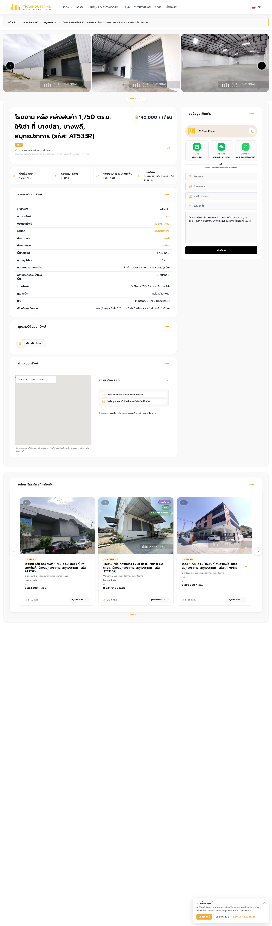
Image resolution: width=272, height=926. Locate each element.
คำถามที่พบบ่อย (142, 7)
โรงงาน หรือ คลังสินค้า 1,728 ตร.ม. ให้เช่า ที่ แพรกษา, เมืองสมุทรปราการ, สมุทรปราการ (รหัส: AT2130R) (133, 567)
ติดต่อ (158, 7)
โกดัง (66, 7)
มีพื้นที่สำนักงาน (34, 343)
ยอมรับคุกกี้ (204, 916)
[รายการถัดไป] (258, 551)
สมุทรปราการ (50, 22)
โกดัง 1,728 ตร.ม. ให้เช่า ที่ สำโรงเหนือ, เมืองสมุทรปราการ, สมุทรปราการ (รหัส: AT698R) (209, 566)
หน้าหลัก (12, 22)
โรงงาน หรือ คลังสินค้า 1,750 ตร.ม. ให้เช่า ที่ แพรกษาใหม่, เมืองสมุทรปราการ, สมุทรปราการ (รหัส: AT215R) (55, 567)
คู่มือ (127, 7)
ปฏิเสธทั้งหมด (222, 916)
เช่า (168, 216)
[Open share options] (168, 148)
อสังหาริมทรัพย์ (30, 22)
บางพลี (166, 238)
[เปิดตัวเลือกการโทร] (252, 131)
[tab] (132, 98)
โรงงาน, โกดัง (161, 224)
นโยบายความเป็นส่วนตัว (243, 916)
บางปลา (165, 246)
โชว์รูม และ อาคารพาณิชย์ (104, 7)
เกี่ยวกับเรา (172, 7)
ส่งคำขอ (221, 250)
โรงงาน (79, 7)
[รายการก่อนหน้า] (14, 551)
